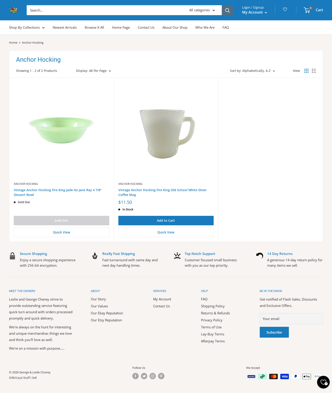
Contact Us (146, 27)
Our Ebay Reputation (107, 313)
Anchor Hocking (26, 184)
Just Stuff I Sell (27, 378)
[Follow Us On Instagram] (153, 376)
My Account (253, 12)
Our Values (99, 306)
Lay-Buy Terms (212, 334)
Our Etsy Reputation (106, 320)
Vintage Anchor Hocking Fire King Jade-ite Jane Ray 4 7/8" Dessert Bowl (58, 192)
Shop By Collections (24, 27)
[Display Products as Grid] (306, 71)
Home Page (121, 27)
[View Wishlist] (285, 10)
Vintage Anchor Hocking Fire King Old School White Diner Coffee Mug (162, 192)
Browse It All (94, 27)
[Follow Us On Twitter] (144, 376)
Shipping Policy (213, 306)
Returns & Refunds (215, 313)
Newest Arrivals (65, 27)
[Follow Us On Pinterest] (161, 376)
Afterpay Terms (213, 341)
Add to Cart (166, 220)
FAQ (225, 27)
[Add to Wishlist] (110, 81)
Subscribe (274, 332)
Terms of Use (211, 327)
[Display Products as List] (314, 71)
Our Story (98, 299)
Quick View (61, 232)
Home (13, 42)
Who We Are (205, 27)
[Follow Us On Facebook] (135, 376)
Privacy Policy (211, 320)
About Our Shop (174, 27)
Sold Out (61, 220)
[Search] (227, 10)
